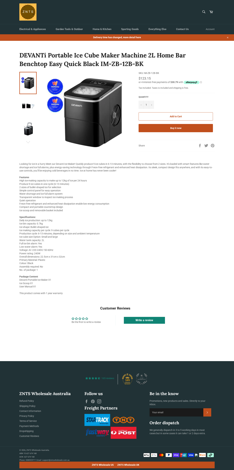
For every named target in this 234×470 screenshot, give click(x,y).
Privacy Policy (26, 416)
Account (210, 29)
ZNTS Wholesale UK (128, 464)
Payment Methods (29, 426)
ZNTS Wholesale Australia (37, 450)
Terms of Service (28, 421)
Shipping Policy (27, 406)
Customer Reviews (29, 436)
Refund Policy (26, 401)
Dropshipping (26, 431)
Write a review (144, 320)
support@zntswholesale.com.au (56, 460)
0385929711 (31, 460)
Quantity (143, 97)
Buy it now (175, 128)
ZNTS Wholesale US (103, 464)
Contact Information (30, 411)
